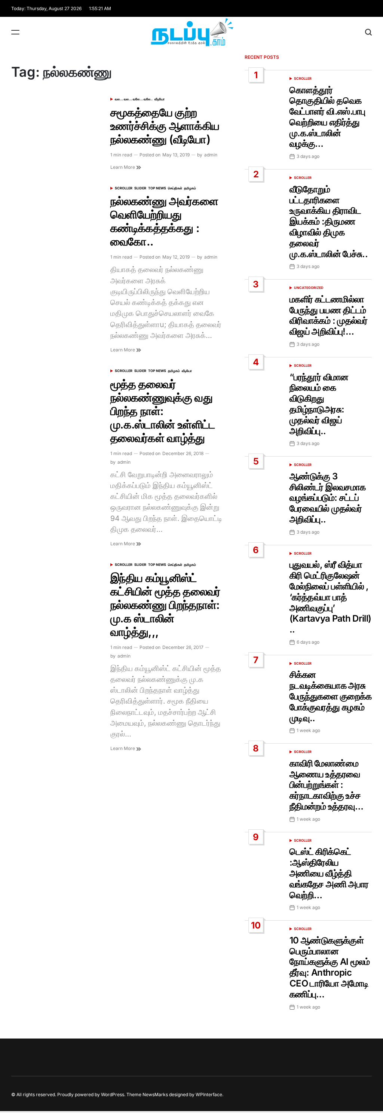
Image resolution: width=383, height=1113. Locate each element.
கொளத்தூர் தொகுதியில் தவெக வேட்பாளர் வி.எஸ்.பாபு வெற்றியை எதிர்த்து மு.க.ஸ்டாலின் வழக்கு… (327, 117)
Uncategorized (309, 288)
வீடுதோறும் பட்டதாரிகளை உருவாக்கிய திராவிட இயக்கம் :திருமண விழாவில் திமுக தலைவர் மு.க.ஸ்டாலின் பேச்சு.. (328, 221)
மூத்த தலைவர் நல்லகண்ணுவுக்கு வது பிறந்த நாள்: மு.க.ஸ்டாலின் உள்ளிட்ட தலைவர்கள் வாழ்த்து (162, 411)
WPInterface (209, 1094)
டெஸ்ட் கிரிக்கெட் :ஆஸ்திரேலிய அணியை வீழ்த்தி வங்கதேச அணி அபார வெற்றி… (328, 873)
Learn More (123, 167)
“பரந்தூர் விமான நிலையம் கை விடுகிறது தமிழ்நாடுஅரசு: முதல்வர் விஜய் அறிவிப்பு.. (319, 404)
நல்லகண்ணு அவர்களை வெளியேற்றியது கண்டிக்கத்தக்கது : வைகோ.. (164, 221)
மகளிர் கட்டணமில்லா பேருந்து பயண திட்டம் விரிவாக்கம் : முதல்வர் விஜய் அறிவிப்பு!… (328, 315)
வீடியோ (159, 99)
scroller (123, 188)
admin (210, 155)
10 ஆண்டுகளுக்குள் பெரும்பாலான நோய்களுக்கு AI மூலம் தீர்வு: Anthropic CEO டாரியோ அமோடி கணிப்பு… (329, 967)
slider (140, 188)
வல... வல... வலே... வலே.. (134, 99)
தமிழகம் (190, 188)
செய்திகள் (175, 188)
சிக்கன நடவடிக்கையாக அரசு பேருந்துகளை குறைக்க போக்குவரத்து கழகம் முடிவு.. (330, 696)
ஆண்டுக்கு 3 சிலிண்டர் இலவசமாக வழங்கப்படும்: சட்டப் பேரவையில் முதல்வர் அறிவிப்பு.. (327, 498)
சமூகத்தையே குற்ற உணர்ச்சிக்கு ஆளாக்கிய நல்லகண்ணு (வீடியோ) (165, 126)
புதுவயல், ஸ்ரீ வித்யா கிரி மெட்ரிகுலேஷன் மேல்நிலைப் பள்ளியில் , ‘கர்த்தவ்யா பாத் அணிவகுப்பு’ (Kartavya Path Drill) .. (330, 597)
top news (157, 188)
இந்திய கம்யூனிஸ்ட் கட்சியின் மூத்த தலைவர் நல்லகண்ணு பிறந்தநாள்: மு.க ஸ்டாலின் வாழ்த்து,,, (165, 604)
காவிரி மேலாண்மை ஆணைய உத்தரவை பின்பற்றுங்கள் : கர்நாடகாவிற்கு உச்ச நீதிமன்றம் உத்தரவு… (326, 785)
